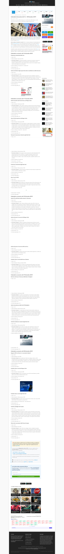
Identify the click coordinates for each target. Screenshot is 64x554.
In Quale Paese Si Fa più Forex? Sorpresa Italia (34, 516)
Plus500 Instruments (36, 548)
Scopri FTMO (18, 445)
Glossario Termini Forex (28, 543)
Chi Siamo (46, 551)
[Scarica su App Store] (22, 483)
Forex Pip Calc (41, 546)
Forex (17, 18)
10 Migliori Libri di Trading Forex (29, 539)
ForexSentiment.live (33, 526)
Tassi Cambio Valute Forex (28, 540)
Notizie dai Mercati (28, 537)
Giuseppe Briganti (14, 18)
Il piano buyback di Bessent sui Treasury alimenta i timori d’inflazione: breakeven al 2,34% (49, 109)
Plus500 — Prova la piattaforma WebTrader (19, 453)
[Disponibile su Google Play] (28, 483)
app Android (31, 461)
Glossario (50, 37)
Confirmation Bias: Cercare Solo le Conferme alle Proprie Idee (49, 84)
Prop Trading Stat (33, 546)
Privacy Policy (19, 474)
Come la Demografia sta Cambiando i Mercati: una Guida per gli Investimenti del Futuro (49, 88)
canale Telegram (13, 541)
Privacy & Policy (51, 551)
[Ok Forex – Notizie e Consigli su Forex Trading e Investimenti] (32, 1)
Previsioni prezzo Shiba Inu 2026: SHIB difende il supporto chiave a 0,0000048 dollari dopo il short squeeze (49, 114)
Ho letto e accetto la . (17, 474)
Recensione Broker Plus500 (24, 546)
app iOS (25, 461)
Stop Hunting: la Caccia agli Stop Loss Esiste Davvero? (49, 92)
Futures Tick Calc (37, 546)
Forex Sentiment (29, 546)
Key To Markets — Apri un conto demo (19, 452)
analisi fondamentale (16, 43)
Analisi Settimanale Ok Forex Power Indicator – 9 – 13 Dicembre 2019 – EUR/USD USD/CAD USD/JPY (17, 517)
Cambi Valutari (44, 37)
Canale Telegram (44, 32)
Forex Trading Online (42, 551)
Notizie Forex (50, 32)
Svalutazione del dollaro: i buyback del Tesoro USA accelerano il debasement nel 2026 (49, 119)
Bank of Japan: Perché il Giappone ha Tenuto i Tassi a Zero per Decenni (49, 80)
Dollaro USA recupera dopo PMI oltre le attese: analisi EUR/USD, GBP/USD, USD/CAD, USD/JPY (49, 104)
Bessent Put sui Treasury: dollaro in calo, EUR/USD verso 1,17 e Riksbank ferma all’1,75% (49, 123)
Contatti (48, 551)
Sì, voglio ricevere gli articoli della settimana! (26, 476)
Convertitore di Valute (28, 542)
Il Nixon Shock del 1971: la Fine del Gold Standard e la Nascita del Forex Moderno (49, 97)
